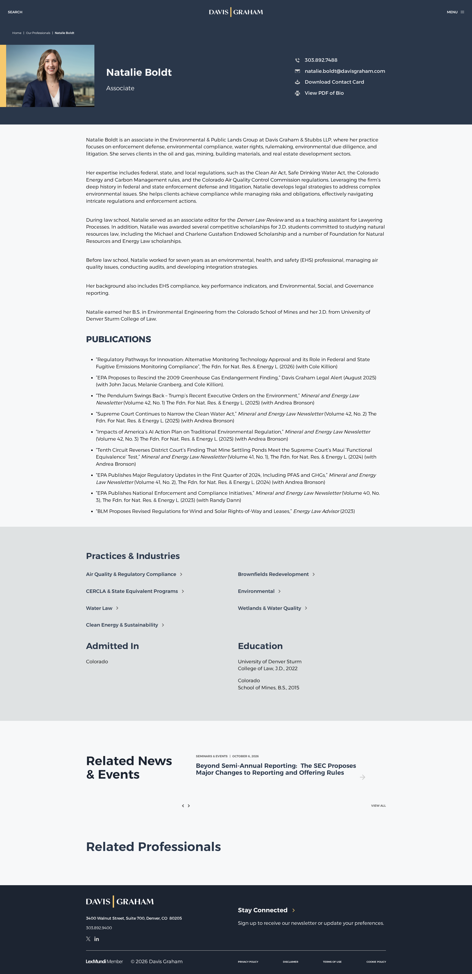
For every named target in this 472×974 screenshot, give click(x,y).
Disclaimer (290, 961)
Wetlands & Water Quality (269, 608)
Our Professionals (38, 33)
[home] (236, 12)
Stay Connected (263, 910)
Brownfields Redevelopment (273, 574)
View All (378, 805)
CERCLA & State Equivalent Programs (132, 591)
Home (16, 33)
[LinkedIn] (96, 940)
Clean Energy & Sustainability (122, 625)
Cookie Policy (376, 961)
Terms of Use (332, 961)
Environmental (256, 591)
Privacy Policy (248, 961)
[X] (88, 940)
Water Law (99, 608)
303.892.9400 (99, 928)
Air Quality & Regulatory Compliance (131, 574)
